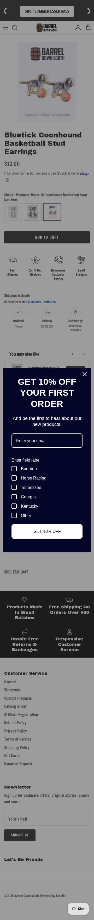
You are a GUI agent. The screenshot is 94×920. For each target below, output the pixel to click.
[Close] (84, 374)
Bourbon (29, 469)
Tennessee (31, 487)
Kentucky (29, 506)
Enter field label (25, 460)
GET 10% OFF (47, 531)
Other (26, 515)
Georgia (28, 497)
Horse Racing (33, 478)
